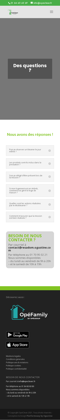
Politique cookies (13, 365)
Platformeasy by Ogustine (39, 416)
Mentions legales (13, 356)
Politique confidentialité (16, 369)
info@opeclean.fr (26, 381)
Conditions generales (15, 359)
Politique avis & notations (17, 362)
